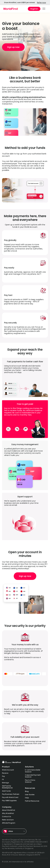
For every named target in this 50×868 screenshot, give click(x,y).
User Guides (29, 794)
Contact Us (6, 816)
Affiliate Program (8, 823)
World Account (8, 770)
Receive (5, 773)
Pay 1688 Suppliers (9, 800)
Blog (27, 791)
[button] (44, 8)
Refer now (41, 2)
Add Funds (6, 791)
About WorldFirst (8, 810)
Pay (3, 776)
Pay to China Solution (30, 781)
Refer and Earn (8, 820)
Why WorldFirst (8, 813)
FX (3, 779)
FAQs (27, 798)
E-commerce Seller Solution (32, 771)
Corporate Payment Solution (33, 776)
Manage (5, 783)
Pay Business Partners (10, 794)
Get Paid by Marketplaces (7, 787)
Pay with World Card (10, 797)
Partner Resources (32, 801)
